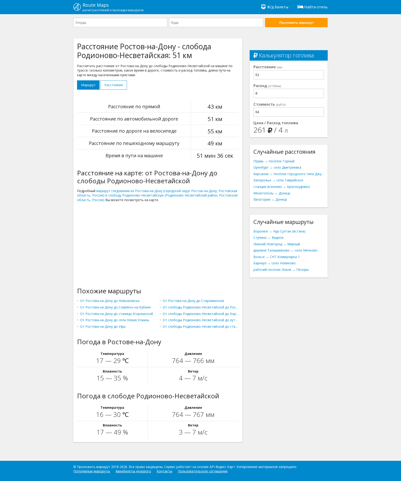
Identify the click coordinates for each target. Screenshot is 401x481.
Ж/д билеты (277, 7)
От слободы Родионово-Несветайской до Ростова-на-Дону (201, 307)
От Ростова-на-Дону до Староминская (193, 300)
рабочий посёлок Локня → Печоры (281, 269)
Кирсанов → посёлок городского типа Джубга (288, 174)
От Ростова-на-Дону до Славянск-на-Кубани (115, 307)
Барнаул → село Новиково (274, 263)
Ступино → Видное (268, 237)
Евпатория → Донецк (270, 199)
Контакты (164, 471)
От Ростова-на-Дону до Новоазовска (109, 300)
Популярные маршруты (91, 471)
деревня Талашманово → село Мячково (285, 250)
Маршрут (88, 85)
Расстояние (113, 85)
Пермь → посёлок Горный (273, 161)
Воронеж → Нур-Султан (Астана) (279, 231)
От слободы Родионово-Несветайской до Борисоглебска (201, 313)
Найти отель (316, 7)
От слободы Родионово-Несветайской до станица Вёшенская (201, 326)
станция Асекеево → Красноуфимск (281, 186)
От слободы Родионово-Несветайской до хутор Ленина (201, 320)
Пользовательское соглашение (203, 471)
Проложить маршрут (296, 22)
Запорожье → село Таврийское (278, 180)
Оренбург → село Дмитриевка (277, 167)
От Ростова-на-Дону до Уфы (103, 326)
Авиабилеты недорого (133, 471)
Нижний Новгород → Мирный (276, 244)
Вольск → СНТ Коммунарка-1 (276, 257)
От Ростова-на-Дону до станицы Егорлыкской (116, 313)
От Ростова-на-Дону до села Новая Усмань (114, 320)
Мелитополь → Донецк (271, 193)
